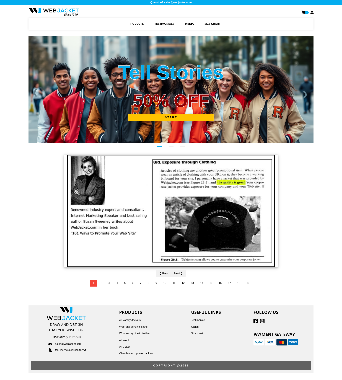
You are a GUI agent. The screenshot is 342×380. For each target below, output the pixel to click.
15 (210, 282)
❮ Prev (163, 273)
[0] (304, 12)
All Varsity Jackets (130, 319)
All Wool (124, 340)
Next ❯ (178, 273)
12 (183, 282)
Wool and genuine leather (133, 326)
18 (238, 282)
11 (174, 282)
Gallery (195, 326)
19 (248, 282)
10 (164, 282)
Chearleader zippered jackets (136, 353)
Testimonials (164, 23)
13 (192, 282)
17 (229, 282)
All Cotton (124, 346)
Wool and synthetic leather (134, 333)
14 (201, 282)
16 (220, 282)
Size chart (212, 23)
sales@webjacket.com (178, 2)
